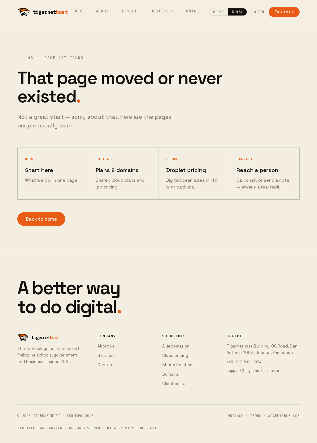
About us (106, 346)
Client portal (174, 383)
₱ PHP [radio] (218, 12)
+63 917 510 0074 (244, 362)
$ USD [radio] (237, 12)
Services (129, 11)
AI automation (175, 346)
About (102, 11)
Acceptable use (284, 416)
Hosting (160, 11)
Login (257, 12)
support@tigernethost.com (253, 370)
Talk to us (284, 12)
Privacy (236, 416)
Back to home (41, 219)
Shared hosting (177, 364)
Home (80, 11)
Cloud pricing (175, 355)
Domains (170, 374)
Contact (193, 11)
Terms (255, 416)
